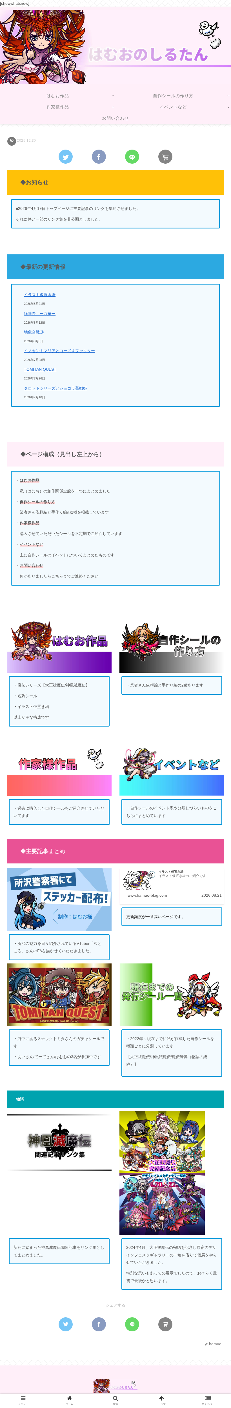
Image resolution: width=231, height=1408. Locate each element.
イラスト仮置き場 (39, 294)
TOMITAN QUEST (40, 369)
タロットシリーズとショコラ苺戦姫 (55, 388)
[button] (212, 824)
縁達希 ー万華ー (39, 313)
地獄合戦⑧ (34, 332)
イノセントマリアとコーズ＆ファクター (59, 350)
